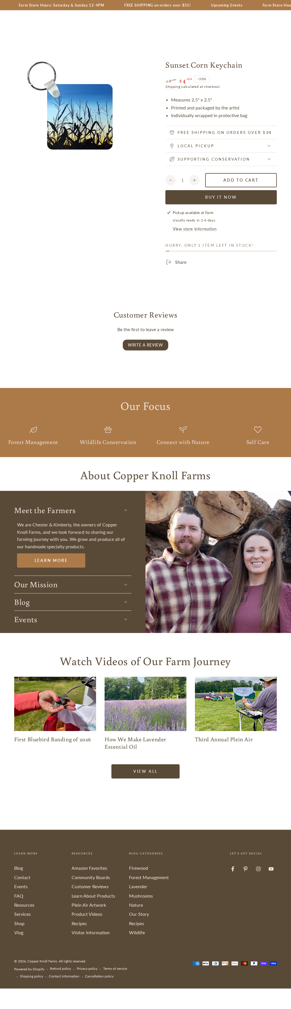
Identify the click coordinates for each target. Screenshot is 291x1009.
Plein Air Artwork (89, 905)
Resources (24, 905)
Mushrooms (141, 895)
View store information (195, 229)
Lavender (138, 886)
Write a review (145, 344)
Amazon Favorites (89, 868)
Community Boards (91, 877)
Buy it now (221, 197)
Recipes (79, 923)
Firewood (138, 868)
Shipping (172, 86)
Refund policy (60, 968)
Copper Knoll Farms (42, 961)
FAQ (18, 895)
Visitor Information (91, 932)
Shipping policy (31, 976)
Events (21, 886)
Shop (19, 923)
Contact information (64, 976)
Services (22, 914)
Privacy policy (87, 968)
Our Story (139, 914)
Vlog (18, 932)
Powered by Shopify (29, 969)
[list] (145, 436)
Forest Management (149, 877)
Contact (22, 877)
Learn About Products (93, 895)
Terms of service (115, 968)
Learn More (51, 560)
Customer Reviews (90, 886)
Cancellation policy (99, 976)
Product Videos (87, 914)
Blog (18, 868)
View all (145, 771)
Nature (136, 905)
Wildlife (137, 932)
